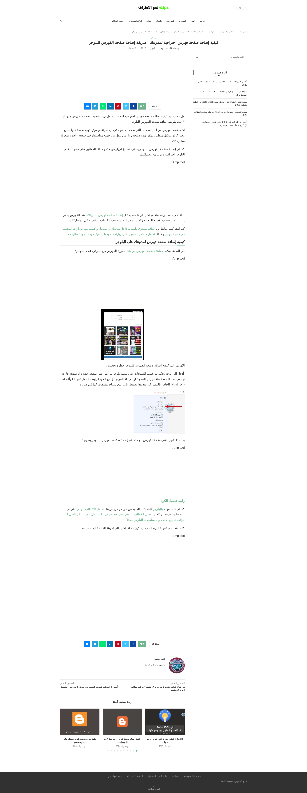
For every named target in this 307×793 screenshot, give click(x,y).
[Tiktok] (235, 8)
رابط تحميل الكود (173, 500)
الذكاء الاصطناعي (135, 21)
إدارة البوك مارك (114, 776)
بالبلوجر (158, 509)
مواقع (148, 21)
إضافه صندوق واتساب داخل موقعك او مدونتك (126, 228)
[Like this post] (141, 106)
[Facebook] (245, 8)
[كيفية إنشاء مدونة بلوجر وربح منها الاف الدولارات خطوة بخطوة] (122, 722)
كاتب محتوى (166, 48)
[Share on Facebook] (133, 106)
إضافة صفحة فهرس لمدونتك (105, 215)
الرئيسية (243, 31)
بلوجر (211, 31)
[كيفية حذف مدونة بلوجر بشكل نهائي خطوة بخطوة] (79, 722)
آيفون (193, 21)
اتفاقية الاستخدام (135, 776)
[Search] (61, 21)
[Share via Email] (87, 106)
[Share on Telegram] (95, 106)
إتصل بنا (175, 776)
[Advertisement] (122, 76)
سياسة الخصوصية (192, 776)
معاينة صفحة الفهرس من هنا (145, 251)
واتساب (159, 21)
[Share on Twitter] (126, 106)
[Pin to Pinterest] (118, 106)
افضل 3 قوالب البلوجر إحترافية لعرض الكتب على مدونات (116, 514)
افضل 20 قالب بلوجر (90, 509)
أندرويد (202, 21)
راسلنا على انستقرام (157, 776)
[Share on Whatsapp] (103, 106)
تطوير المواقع (117, 21)
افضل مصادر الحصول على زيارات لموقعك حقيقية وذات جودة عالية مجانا (110, 234)
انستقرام (182, 21)
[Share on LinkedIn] (110, 106)
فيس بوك (170, 21)
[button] (64, 730)
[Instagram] (240, 8)
